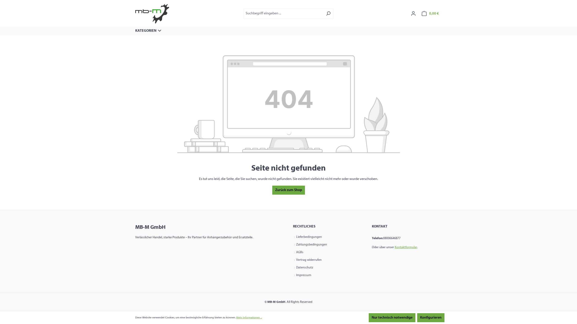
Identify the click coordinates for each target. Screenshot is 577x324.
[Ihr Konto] (413, 13)
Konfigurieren (431, 318)
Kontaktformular (406, 247)
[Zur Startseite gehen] (152, 13)
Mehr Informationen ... (249, 317)
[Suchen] (328, 13)
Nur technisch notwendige (392, 318)
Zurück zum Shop (288, 190)
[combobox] (283, 13)
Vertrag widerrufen (309, 260)
